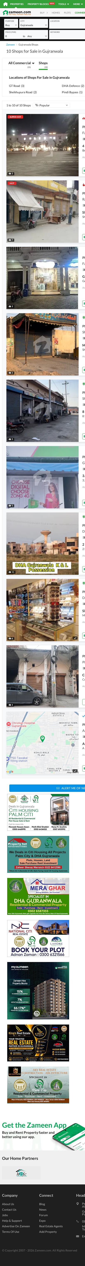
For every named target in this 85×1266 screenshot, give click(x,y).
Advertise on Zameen (16, 1226)
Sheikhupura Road (23, 92)
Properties (17, 4)
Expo (42, 1220)
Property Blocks (41, 3)
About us (8, 1204)
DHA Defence (73, 86)
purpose (9, 21)
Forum (43, 1215)
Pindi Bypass (72, 92)
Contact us (9, 1209)
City (22, 21)
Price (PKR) (10, 32)
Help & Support (12, 1220)
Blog (42, 1204)
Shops (43, 64)
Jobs (5, 1215)
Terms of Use (10, 1231)
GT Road (16, 86)
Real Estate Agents (51, 1226)
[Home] (5, 4)
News (42, 1209)
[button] (11, 25)
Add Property (48, 1231)
